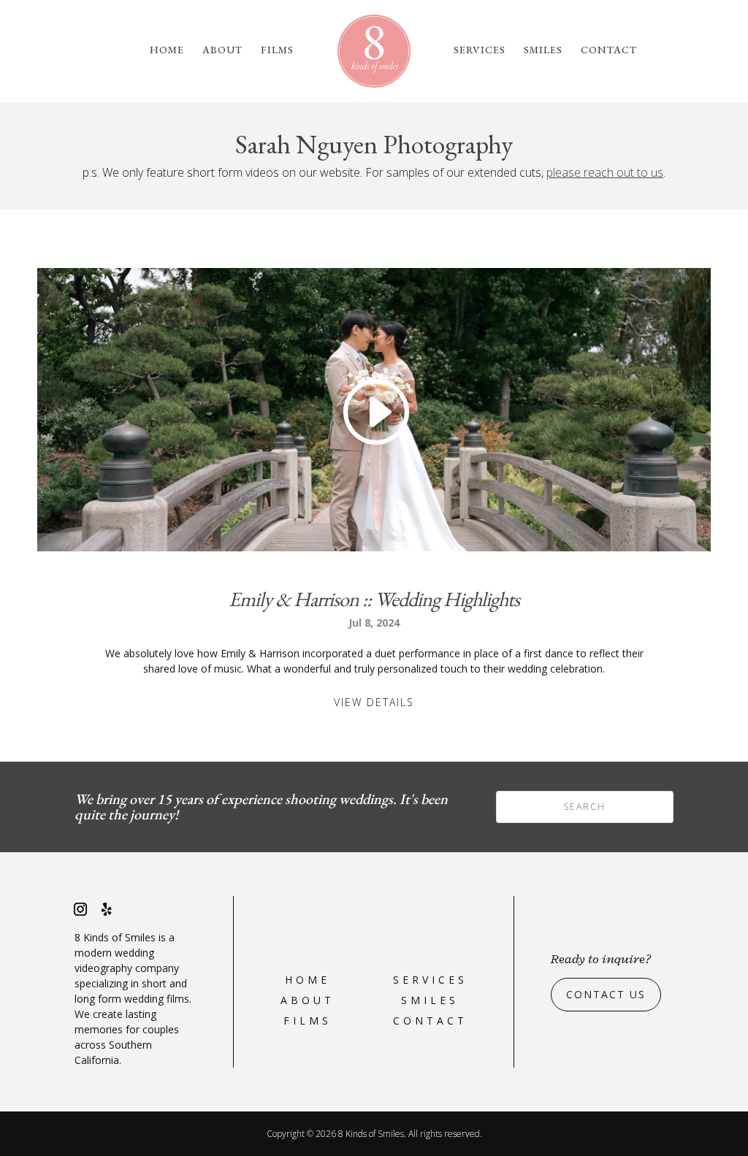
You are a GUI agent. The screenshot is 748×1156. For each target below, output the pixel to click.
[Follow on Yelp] (107, 909)
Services (479, 50)
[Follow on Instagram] (80, 909)
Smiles (543, 50)
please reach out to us (604, 172)
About (222, 50)
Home (167, 50)
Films (277, 50)
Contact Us (606, 994)
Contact (609, 50)
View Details (374, 702)
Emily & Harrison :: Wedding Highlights (374, 599)
